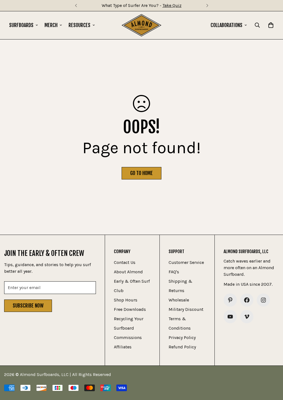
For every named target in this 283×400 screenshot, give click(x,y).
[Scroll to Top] (272, 370)
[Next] (207, 5)
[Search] (257, 25)
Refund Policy (182, 346)
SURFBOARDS (21, 25)
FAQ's (174, 271)
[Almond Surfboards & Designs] (142, 25)
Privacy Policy (182, 337)
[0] (270, 25)
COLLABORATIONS (226, 25)
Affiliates (123, 346)
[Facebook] (246, 300)
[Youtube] (230, 316)
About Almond (128, 271)
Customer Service (186, 262)
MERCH (50, 25)
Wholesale (179, 300)
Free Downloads (130, 309)
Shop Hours (125, 300)
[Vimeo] (246, 316)
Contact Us (124, 262)
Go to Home (141, 173)
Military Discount (186, 309)
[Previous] (76, 5)
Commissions (128, 337)
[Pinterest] (230, 300)
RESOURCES (79, 25)
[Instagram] (263, 300)
